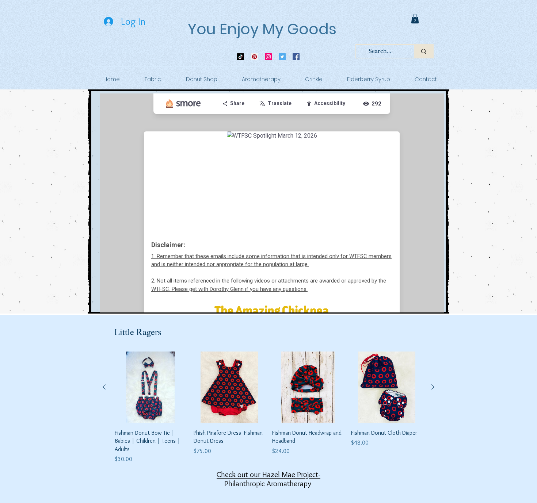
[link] (415, 18)
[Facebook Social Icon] (296, 56)
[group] (268, 407)
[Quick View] (150, 387)
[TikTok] (240, 56)
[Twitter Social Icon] (282, 56)
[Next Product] (433, 387)
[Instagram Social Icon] (268, 56)
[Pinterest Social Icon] (254, 56)
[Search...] (423, 51)
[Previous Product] (104, 387)
